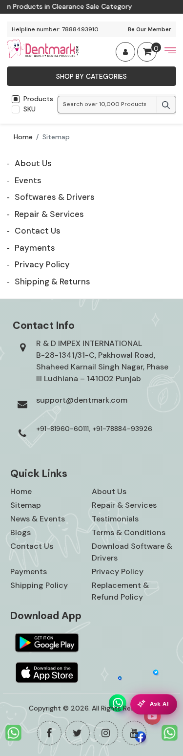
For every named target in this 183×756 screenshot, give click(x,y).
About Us (109, 491)
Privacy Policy (117, 571)
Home (23, 136)
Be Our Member (149, 29)
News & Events (37, 519)
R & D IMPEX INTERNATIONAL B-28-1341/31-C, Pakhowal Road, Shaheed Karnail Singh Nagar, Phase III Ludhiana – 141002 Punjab (102, 361)
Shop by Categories (91, 76)
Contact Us (31, 546)
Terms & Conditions (128, 532)
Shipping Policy (39, 585)
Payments (28, 571)
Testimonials (115, 519)
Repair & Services (124, 505)
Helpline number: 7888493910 (55, 29)
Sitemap (25, 505)
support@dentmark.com (81, 400)
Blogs (20, 532)
